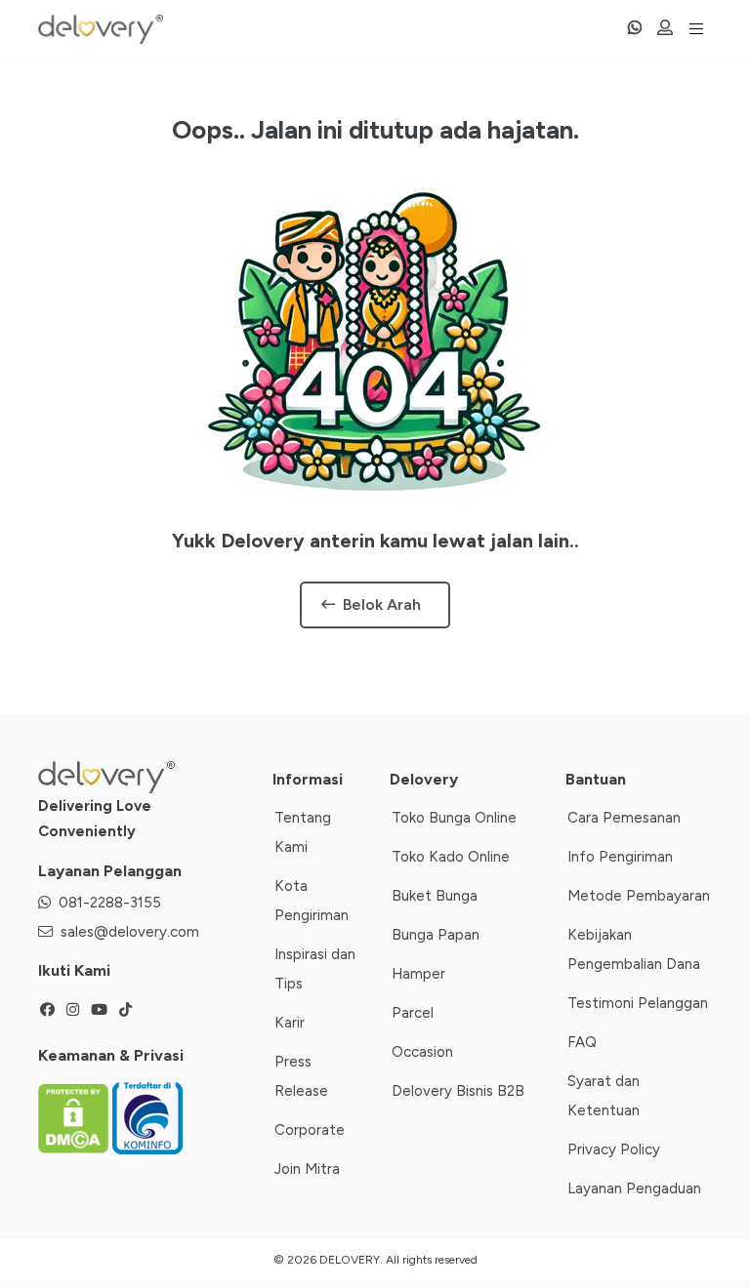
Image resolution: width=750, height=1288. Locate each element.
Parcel (413, 1013)
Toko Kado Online (451, 856)
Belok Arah (382, 604)
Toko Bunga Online (454, 817)
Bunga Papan (435, 935)
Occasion (422, 1052)
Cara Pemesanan (624, 817)
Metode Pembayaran (638, 896)
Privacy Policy (613, 1149)
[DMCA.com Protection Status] (75, 1117)
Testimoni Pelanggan (637, 1003)
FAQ (582, 1042)
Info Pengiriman (620, 856)
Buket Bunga (435, 896)
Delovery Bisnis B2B (458, 1091)
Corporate (309, 1130)
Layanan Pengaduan (634, 1188)
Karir (289, 1022)
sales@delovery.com (130, 932)
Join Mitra (307, 1169)
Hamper (418, 974)
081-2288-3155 (110, 902)
